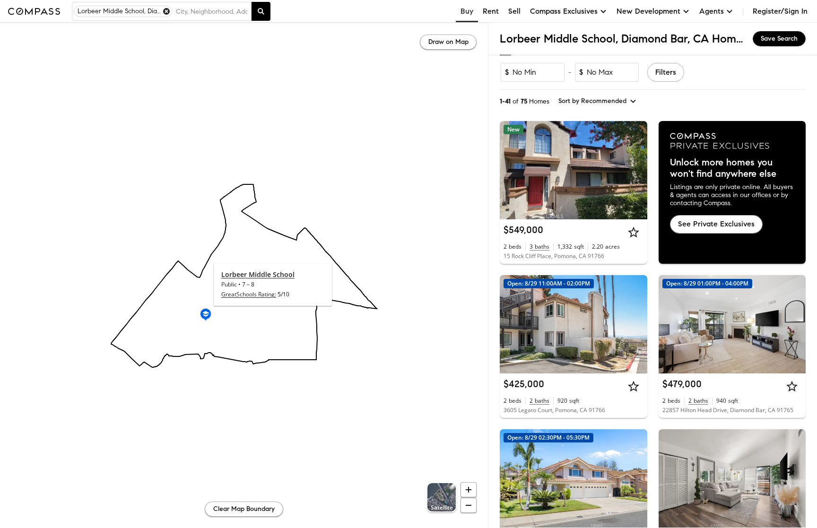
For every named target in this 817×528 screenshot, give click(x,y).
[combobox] (211, 11)
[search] (261, 11)
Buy (467, 11)
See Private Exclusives (716, 223)
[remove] (166, 11)
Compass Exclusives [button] (564, 11)
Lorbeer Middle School (258, 274)
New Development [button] (648, 11)
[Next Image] (635, 324)
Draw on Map (448, 42)
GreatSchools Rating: (248, 294)
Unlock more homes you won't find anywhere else (723, 168)
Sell (514, 11)
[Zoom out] (469, 505)
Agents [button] (711, 11)
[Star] (633, 232)
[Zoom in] (469, 489)
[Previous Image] (511, 324)
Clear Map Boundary (244, 509)
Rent (491, 11)
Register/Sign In (780, 11)
